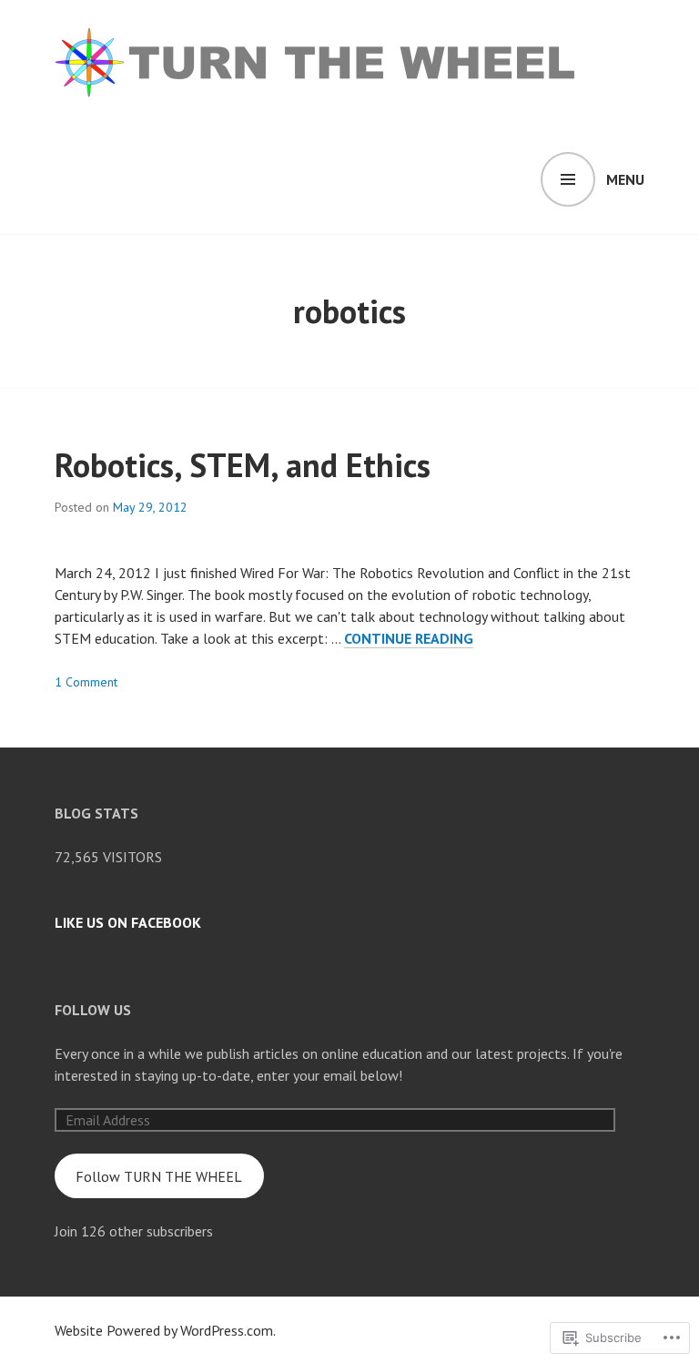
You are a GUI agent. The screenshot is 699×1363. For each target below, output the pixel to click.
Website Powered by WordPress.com (164, 1330)
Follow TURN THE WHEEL (159, 1176)
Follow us (93, 1010)
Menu (625, 179)
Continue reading (408, 638)
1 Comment (86, 682)
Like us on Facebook (128, 922)
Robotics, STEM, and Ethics (243, 464)
